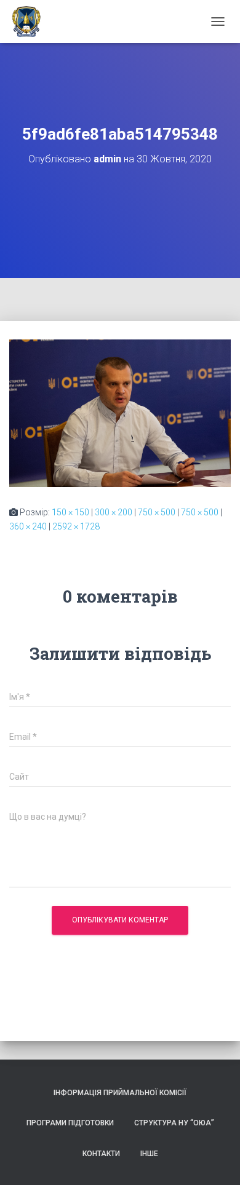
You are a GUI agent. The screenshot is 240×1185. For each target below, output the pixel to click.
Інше (149, 1153)
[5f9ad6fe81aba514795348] (120, 413)
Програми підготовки (70, 1123)
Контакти (101, 1153)
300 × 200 (113, 512)
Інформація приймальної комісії (120, 1092)
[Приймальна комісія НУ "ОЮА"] (31, 21)
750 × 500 (156, 512)
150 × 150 (70, 512)
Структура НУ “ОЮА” (174, 1123)
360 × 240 (28, 526)
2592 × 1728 (76, 526)
